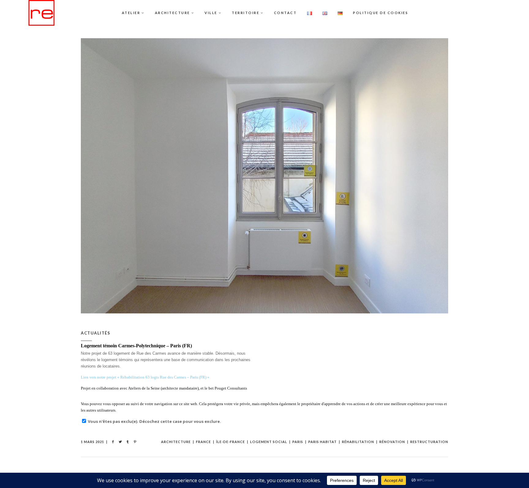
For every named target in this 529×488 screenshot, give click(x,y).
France (203, 442)
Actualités (95, 333)
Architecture (176, 442)
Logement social (268, 442)
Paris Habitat (322, 442)
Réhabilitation (358, 442)
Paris (297, 442)
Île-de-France (230, 442)
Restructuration (429, 442)
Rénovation (392, 442)
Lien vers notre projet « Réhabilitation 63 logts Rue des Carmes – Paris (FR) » (145, 377)
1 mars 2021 (92, 442)
